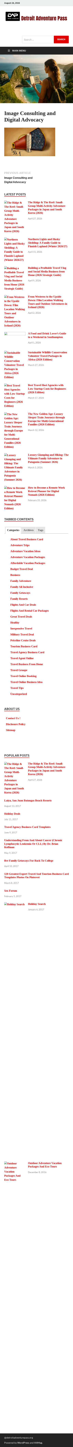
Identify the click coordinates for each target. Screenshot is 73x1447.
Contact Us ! (13, 718)
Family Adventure (20, 580)
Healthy (14, 622)
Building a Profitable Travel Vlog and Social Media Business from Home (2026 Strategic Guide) (47, 271)
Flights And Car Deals (23, 604)
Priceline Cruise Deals (23, 640)
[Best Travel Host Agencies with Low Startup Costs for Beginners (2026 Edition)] (14, 385)
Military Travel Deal (22, 634)
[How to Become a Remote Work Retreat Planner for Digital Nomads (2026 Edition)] (14, 488)
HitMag (38, 1442)
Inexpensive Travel (21, 628)
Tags (40, 530)
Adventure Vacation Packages (27, 557)
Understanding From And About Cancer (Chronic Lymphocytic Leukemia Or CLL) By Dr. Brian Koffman (33, 844)
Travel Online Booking (23, 676)
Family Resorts (19, 598)
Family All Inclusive (21, 586)
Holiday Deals (12, 813)
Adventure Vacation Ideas (25, 551)
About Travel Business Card (26, 539)
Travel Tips (17, 688)
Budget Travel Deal (21, 569)
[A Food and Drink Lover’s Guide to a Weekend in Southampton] (14, 334)
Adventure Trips (20, 545)
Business (15, 575)
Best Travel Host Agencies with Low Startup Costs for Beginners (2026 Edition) (47, 389)
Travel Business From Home (26, 664)
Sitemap (10, 730)
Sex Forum (10, 890)
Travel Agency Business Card (27, 652)
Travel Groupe (18, 670)
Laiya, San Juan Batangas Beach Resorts (28, 800)
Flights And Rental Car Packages (29, 610)
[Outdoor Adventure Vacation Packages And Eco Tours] (14, 1163)
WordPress (23, 1442)
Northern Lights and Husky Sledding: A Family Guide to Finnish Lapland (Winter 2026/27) (47, 243)
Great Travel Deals (21, 616)
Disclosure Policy (15, 724)
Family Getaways (20, 592)
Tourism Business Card (23, 646)
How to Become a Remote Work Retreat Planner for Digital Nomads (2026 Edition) (46, 491)
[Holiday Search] (14, 904)
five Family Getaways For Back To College (28, 860)
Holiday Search (37, 904)
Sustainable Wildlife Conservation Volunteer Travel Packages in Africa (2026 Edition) (47, 356)
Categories (13, 530)
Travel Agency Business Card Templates (27, 827)
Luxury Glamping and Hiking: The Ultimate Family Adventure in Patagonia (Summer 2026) (48, 458)
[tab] (13, 530)
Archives (28, 530)
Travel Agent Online (22, 658)
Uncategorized (18, 693)
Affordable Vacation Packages (27, 563)
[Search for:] (45, 39)
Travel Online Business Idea (26, 682)
